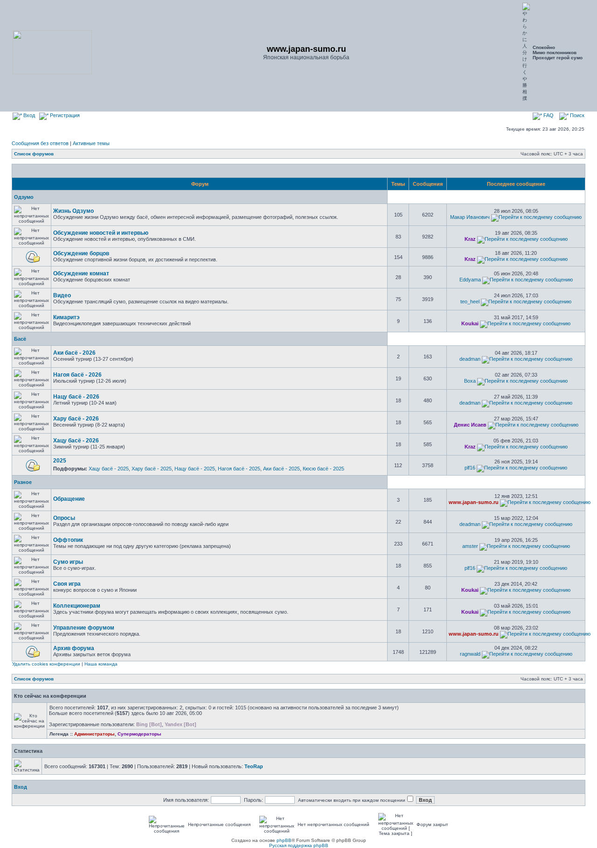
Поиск (576, 115)
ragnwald (470, 654)
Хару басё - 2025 (152, 468)
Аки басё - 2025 (281, 468)
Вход (28, 115)
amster (470, 546)
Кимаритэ (66, 317)
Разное (23, 482)
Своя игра (67, 584)
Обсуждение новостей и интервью (100, 233)
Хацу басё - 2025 (109, 468)
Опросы (64, 518)
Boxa (470, 381)
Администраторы (94, 733)
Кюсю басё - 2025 (323, 468)
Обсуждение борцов (81, 253)
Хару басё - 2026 (76, 418)
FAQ (548, 115)
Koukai (470, 323)
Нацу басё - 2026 (76, 396)
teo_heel (469, 301)
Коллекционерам (76, 606)
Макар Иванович (470, 217)
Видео (62, 295)
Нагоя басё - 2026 (77, 374)
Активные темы (91, 143)
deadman (469, 359)
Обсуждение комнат (81, 273)
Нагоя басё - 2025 (239, 468)
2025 (59, 460)
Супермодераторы (139, 733)
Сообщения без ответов (40, 143)
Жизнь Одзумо (73, 211)
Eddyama (470, 279)
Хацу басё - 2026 (76, 440)
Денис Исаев (470, 425)
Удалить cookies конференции (46, 663)
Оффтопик (68, 540)
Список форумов (34, 153)
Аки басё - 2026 (74, 353)
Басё (20, 339)
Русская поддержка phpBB (298, 845)
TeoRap (253, 766)
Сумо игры (68, 562)
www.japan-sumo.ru (474, 502)
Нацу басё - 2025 (194, 468)
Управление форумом (83, 627)
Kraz (470, 239)
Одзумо (24, 197)
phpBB (284, 840)
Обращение (69, 499)
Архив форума (73, 648)
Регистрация (64, 115)
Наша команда (101, 663)
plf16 (470, 467)
